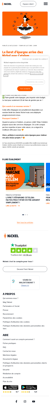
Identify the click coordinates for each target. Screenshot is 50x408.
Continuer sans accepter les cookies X (35, 59)
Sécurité (6, 369)
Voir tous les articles (25, 222)
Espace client (28, 4)
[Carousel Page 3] (27, 214)
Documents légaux (10, 359)
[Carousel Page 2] (25, 214)
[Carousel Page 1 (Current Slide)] (23, 214)
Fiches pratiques (9, 343)
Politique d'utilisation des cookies (16, 322)
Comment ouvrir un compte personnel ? (19, 339)
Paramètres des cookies (12, 318)
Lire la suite (11, 206)
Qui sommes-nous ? (10, 298)
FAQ (4, 347)
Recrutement (8, 314)
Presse (5, 310)
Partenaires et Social (11, 306)
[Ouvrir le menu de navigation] (46, 4)
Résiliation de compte (11, 373)
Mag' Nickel (7, 302)
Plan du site (7, 381)
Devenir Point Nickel (25, 269)
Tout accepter (25, 88)
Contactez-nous (9, 351)
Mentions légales (10, 355)
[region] (25, 75)
